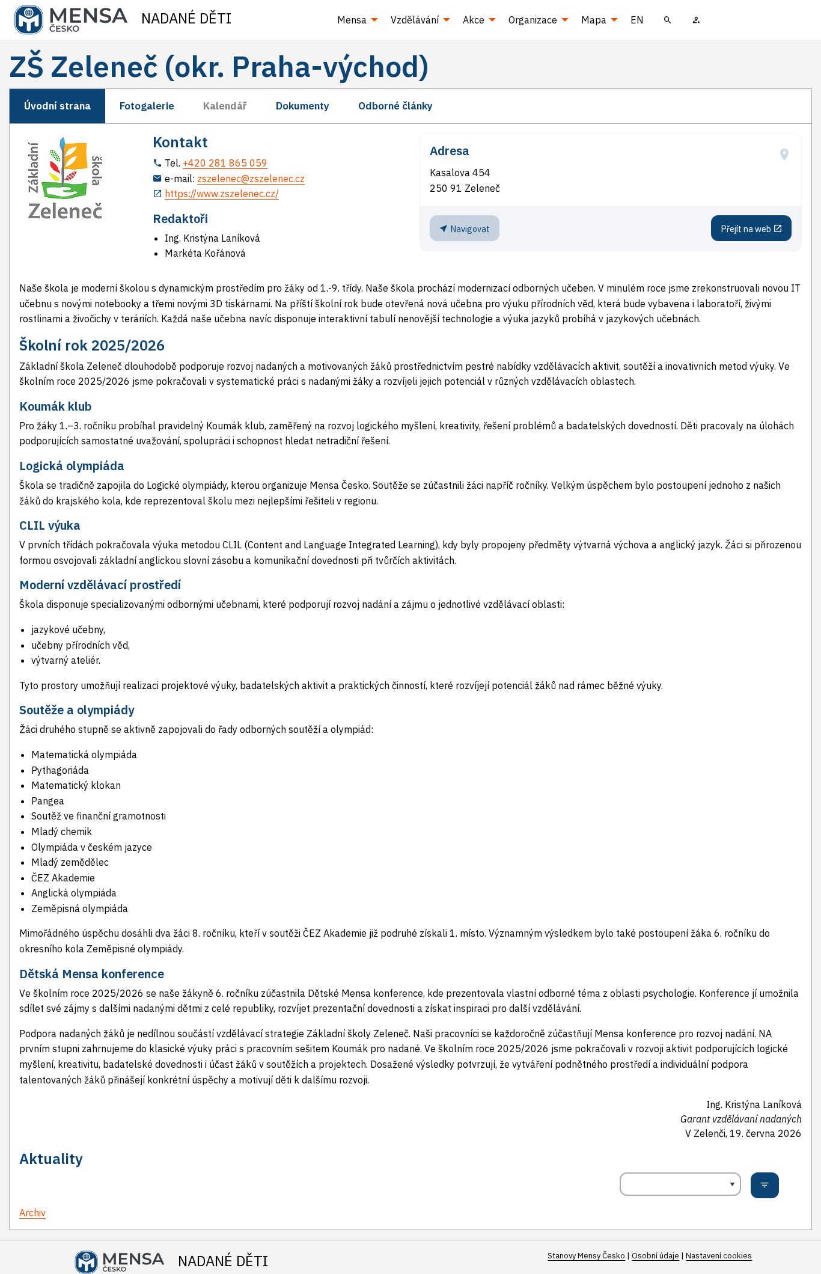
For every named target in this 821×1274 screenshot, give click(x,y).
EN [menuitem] (637, 20)
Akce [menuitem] (473, 20)
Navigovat (469, 228)
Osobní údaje (655, 1256)
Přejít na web (747, 228)
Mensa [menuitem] (352, 20)
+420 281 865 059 (225, 163)
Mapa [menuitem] (593, 20)
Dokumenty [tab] (302, 105)
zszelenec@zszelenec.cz (251, 179)
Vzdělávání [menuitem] (415, 20)
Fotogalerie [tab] (147, 105)
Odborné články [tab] (395, 105)
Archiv (32, 1213)
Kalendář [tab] (225, 105)
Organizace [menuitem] (532, 20)
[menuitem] (667, 19)
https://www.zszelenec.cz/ (222, 194)
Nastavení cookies (719, 1256)
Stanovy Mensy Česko (586, 1256)
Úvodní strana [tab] (57, 105)
